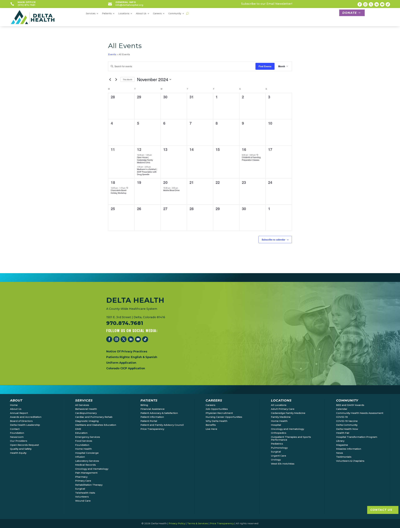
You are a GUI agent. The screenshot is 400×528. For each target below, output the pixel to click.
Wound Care (83, 500)
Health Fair (343, 432)
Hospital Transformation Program (356, 436)
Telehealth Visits (85, 492)
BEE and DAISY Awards (350, 405)
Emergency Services (87, 436)
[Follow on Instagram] (365, 4)
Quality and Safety (21, 448)
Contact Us (381, 510)
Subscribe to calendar (273, 239)
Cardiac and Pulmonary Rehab (93, 416)
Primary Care (83, 480)
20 (165, 182)
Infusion (80, 456)
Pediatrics (277, 443)
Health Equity (18, 452)
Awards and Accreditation (25, 416)
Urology (276, 459)
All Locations (278, 405)
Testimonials (343, 456)
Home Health (83, 448)
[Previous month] (110, 79)
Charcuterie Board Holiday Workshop (118, 191)
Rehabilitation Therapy (88, 484)
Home (14, 405)
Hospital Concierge (87, 452)
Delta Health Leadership (25, 424)
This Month (127, 79)
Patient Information (152, 416)
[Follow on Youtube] (382, 4)
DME (78, 428)
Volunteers (82, 496)
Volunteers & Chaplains (350, 460)
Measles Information (348, 448)
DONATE (349, 13)
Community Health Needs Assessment (359, 413)
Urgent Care (278, 455)
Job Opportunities (217, 408)
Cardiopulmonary (86, 413)
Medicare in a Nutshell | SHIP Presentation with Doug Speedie (147, 172)
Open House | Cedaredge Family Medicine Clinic (145, 160)
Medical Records (85, 464)
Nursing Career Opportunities (224, 416)
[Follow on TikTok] (388, 4)
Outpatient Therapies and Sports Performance (291, 438)
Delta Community (347, 424)
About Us (15, 408)
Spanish (151, 357)
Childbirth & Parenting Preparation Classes (251, 158)
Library (340, 440)
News (339, 452)
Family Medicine (281, 416)
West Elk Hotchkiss (282, 463)
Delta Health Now (347, 428)
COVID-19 (342, 416)
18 (113, 182)
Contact (15, 428)
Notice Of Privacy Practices (126, 351)
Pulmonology (279, 447)
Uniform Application (121, 362)
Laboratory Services (87, 460)
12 (139, 149)
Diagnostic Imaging (87, 420)
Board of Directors (21, 420)
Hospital (276, 424)
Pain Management (86, 472)
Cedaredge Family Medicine (288, 413)
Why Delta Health (216, 420)
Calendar (341, 408)
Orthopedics (278, 432)
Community (174, 13)
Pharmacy (81, 476)
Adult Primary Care (282, 408)
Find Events (265, 66)
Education (81, 432)
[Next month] (116, 79)
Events (112, 54)
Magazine (342, 444)
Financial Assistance (152, 408)
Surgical (80, 488)
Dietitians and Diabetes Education (95, 424)
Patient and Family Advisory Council (162, 424)
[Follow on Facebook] (360, 4)
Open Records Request (24, 444)
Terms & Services (197, 523)
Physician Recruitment (219, 413)
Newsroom (17, 436)
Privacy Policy (177, 523)
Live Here (211, 428)
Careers (210, 405)
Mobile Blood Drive (171, 190)
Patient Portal (148, 420)
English (136, 357)
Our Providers (18, 440)
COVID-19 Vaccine (347, 420)
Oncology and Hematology (91, 468)
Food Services (83, 440)
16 (244, 149)
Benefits (211, 424)
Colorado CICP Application (125, 368)
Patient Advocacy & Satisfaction (159, 413)
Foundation (17, 432)
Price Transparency (152, 428)
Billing (144, 405)
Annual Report (19, 413)
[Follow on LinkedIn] (376, 4)
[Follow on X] (371, 4)
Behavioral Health (86, 408)
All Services (82, 405)
